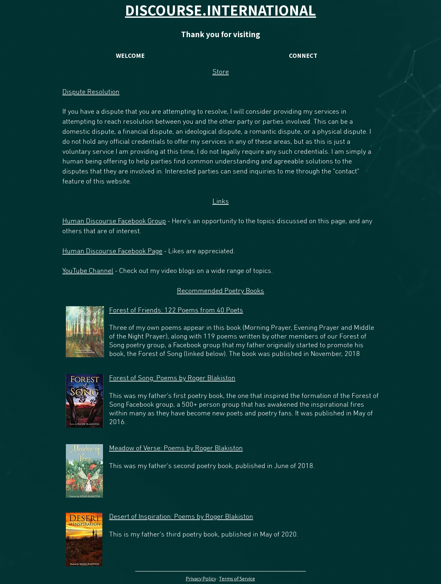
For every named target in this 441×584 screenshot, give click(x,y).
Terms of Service (237, 578)
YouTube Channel (87, 271)
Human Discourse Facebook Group (114, 221)
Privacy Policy (201, 578)
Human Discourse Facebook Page (112, 251)
